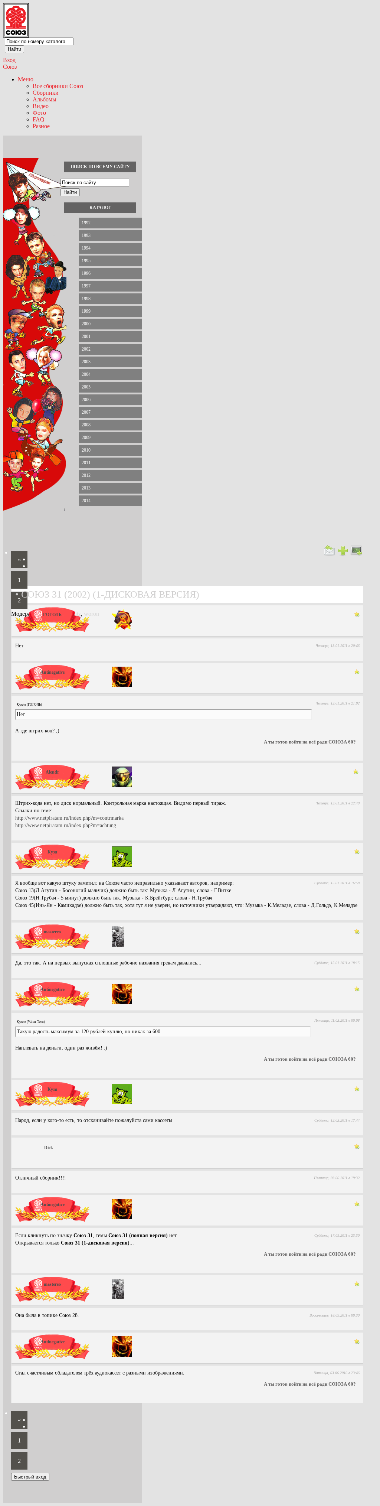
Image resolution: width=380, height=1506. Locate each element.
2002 (86, 349)
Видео (41, 106)
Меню (25, 79)
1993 (86, 235)
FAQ (39, 119)
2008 (86, 424)
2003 (86, 361)
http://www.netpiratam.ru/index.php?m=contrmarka (69, 818)
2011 (86, 462)
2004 (86, 374)
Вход (9, 60)
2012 (86, 475)
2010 (86, 450)
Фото (39, 113)
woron (91, 614)
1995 (86, 260)
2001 (86, 336)
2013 (86, 488)
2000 (86, 323)
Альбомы (44, 99)
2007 (86, 412)
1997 (86, 286)
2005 (86, 387)
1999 (86, 311)
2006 (86, 399)
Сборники (46, 93)
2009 (86, 437)
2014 (86, 500)
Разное (41, 126)
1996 (86, 273)
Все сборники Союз (58, 86)
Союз (10, 67)
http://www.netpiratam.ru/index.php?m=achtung (65, 825)
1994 (86, 248)
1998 (86, 298)
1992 (86, 222)
